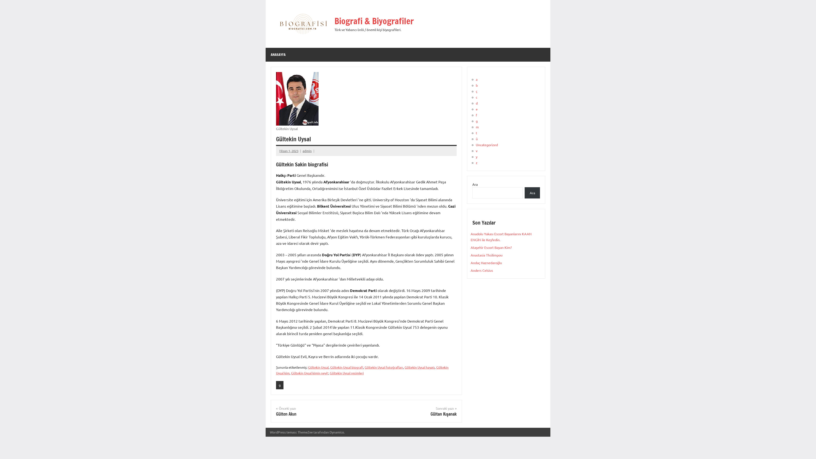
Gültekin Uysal (318, 367)
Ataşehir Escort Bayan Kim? (491, 247)
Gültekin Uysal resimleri (347, 373)
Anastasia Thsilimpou (487, 255)
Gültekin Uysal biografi (346, 367)
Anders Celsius (482, 270)
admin (307, 151)
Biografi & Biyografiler (374, 21)
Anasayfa (278, 54)
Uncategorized (487, 145)
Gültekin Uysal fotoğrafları (384, 367)
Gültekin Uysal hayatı (420, 367)
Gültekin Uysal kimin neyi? (309, 373)
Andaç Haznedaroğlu (486, 263)
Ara (475, 184)
